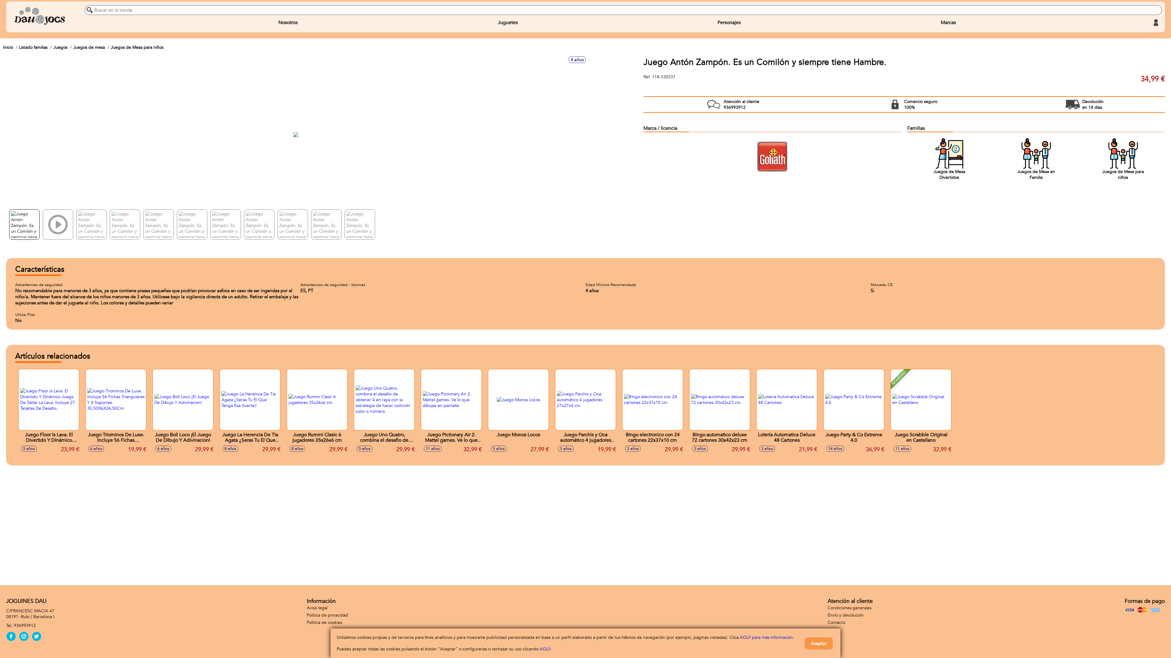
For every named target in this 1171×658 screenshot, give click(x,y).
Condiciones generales (850, 608)
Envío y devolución (846, 615)
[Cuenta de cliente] (1156, 22)
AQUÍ (545, 649)
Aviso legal (317, 608)
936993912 (25, 625)
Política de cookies (324, 622)
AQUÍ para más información (766, 637)
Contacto (836, 622)
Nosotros (288, 22)
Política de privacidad (327, 615)
